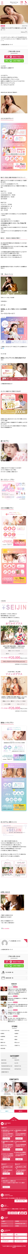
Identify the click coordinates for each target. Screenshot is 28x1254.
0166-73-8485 (5, 1173)
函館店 (16, 1039)
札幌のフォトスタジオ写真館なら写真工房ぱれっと (15, 1246)
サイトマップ (4, 1223)
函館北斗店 (3, 1042)
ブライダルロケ (5, 1241)
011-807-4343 (18, 1149)
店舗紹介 (3, 1221)
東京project (17, 1042)
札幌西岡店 (3, 1036)
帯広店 (2, 1039)
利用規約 (17, 1225)
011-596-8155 (18, 1138)
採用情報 (17, 1221)
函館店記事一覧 (9, 978)
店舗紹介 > (7, 1111)
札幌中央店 (17, 1030)
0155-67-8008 (19, 1173)
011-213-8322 (5, 1159)
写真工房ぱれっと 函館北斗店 (9, 1180)
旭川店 (16, 1036)
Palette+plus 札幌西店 (8, 1153)
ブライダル (4, 1234)
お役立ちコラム (4, 1045)
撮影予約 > (21, 1111)
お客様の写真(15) (5, 1071)
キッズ (17, 1237)
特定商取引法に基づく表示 (20, 1223)
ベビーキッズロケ (19, 1241)
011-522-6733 (5, 1149)
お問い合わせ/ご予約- (20, 1200)
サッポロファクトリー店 (5, 1030)
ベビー (3, 1237)
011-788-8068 (18, 1159)
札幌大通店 (3, 1048)
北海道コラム (17, 1045)
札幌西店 (2, 1033)
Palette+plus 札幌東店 (20, 1152)
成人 (17, 1234)
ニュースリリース (5, 1225)
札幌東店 (16, 1033)
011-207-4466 (5, 1138)
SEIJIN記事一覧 (9, 972)
